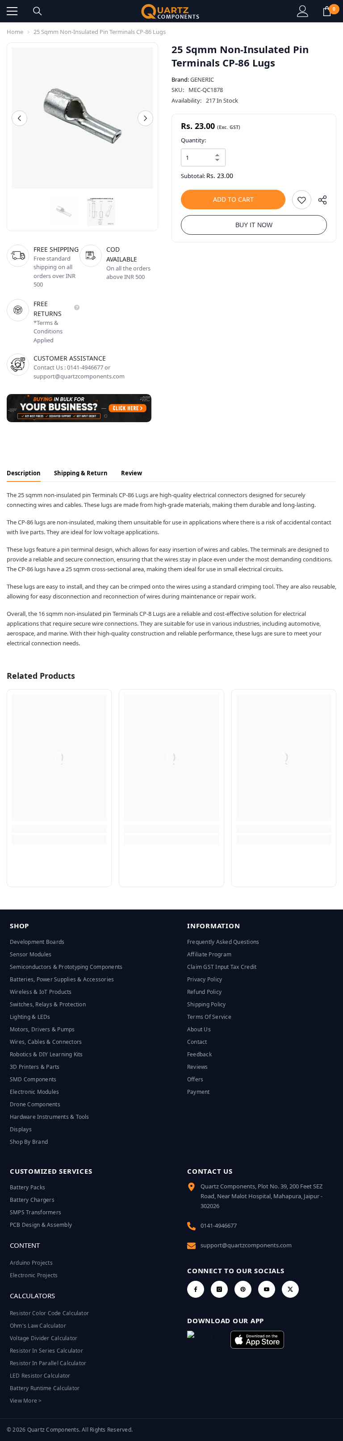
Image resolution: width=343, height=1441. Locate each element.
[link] (59, 829)
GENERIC (202, 79)
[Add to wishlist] (301, 199)
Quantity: (193, 140)
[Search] (37, 11)
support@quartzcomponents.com (246, 1245)
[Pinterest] (242, 1289)
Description (24, 473)
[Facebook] (195, 1289)
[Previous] (19, 118)
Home (15, 32)
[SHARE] (319, 202)
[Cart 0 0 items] (327, 11)
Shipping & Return (81, 473)
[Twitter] (290, 1289)
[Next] (145, 118)
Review (131, 473)
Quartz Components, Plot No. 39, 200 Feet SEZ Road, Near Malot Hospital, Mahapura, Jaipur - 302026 (261, 1196)
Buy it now (253, 224)
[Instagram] (219, 1289)
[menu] (12, 11)
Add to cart (233, 199)
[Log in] (303, 11)
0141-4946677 (219, 1225)
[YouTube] (266, 1289)
